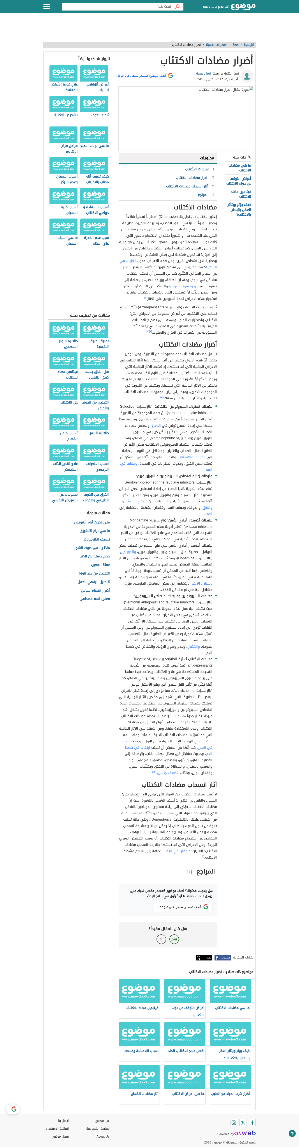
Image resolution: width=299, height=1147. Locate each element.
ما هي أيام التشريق (94, 531)
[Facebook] (252, 1122)
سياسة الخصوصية (97, 1129)
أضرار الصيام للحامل (95, 590)
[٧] (203, 856)
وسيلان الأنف (202, 583)
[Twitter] (242, 1122)
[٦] (152, 771)
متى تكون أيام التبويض (92, 522)
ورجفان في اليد (178, 851)
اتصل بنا (63, 1121)
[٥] (161, 397)
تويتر (208, 957)
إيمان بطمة (203, 73)
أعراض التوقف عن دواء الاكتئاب (238, 181)
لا (161, 939)
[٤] (163, 397)
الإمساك (206, 513)
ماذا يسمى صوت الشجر (92, 548)
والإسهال (185, 457)
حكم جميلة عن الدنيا (94, 556)
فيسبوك (225, 957)
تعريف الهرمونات (97, 539)
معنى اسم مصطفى (94, 599)
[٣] (147, 331)
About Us (103, 1137)
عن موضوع (102, 1121)
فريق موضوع (60, 1137)
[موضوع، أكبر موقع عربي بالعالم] (243, 7)
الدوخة (200, 457)
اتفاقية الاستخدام (57, 1129)
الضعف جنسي (168, 772)
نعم (174, 939)
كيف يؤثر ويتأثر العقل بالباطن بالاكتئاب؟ (239, 209)
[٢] (150, 331)
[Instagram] (233, 1122)
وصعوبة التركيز (181, 286)
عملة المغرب (100, 565)
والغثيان (129, 501)
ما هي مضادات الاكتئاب (240, 168)
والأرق (207, 507)
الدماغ (156, 425)
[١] (145, 297)
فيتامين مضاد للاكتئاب (241, 194)
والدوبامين (128, 551)
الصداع (143, 501)
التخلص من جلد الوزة (94, 573)
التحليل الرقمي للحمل (94, 582)
